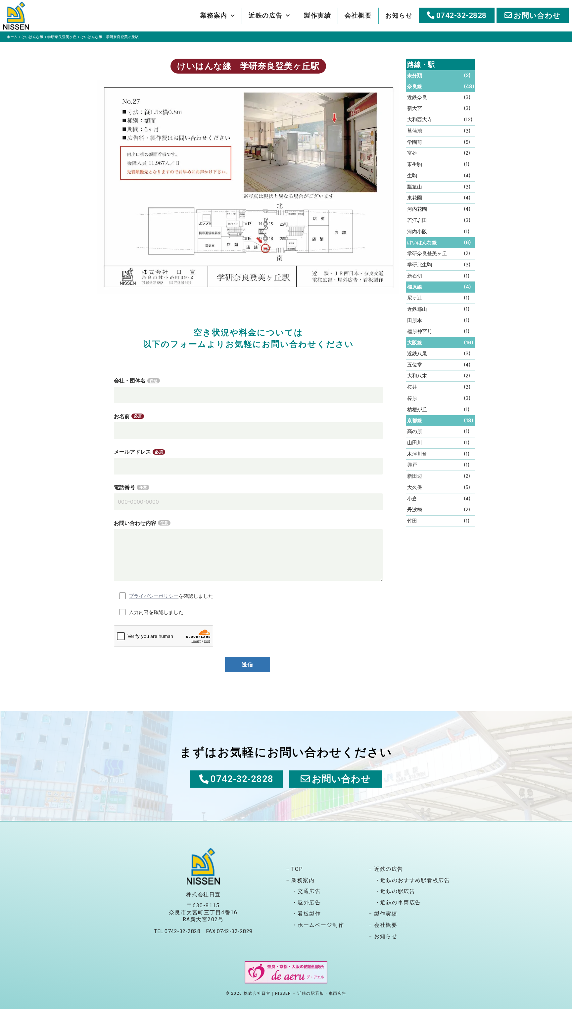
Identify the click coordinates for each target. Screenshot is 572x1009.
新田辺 (414, 476)
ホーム (12, 36)
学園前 (414, 142)
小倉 (412, 498)
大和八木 (417, 375)
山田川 (414, 442)
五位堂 (414, 365)
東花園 (414, 198)
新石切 (414, 276)
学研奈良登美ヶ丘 (61, 36)
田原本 (414, 320)
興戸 (412, 465)
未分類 (414, 75)
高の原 (414, 431)
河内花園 (417, 209)
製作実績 (317, 15)
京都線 (414, 420)
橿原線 (414, 287)
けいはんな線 (32, 36)
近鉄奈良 (417, 97)
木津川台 (417, 454)
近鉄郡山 (417, 309)
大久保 (414, 487)
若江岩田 (417, 220)
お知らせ (398, 15)
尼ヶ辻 (414, 298)
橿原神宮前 (419, 331)
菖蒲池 (414, 131)
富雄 (412, 153)
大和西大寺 (419, 119)
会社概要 (358, 15)
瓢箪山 (414, 187)
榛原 (412, 398)
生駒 (412, 175)
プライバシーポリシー (153, 596)
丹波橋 (414, 509)
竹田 (412, 521)
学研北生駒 (419, 264)
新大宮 (414, 108)
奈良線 (414, 86)
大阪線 (414, 342)
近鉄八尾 (417, 353)
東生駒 (414, 164)
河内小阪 (417, 231)
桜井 (412, 387)
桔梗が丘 (417, 409)
